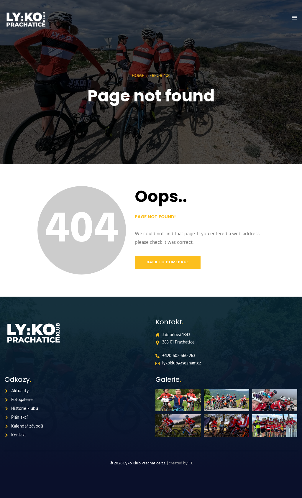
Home (138, 75)
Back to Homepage (168, 262)
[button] (294, 18)
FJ (190, 463)
